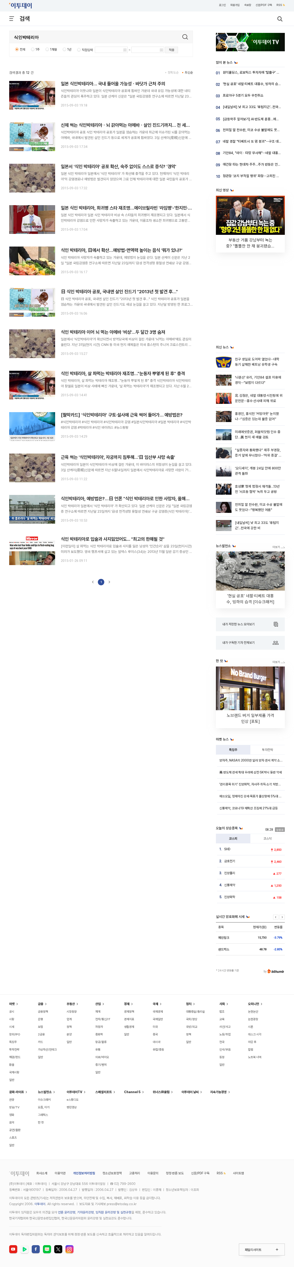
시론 (250, 1027)
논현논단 (253, 1011)
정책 (69, 1027)
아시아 (156, 1042)
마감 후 (252, 1042)
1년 (69, 49)
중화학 (99, 1034)
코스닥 (267, 838)
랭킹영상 (72, 1107)
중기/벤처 (101, 1064)
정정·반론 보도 (175, 1173)
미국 (155, 1027)
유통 (97, 1049)
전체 (22, 49)
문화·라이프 (16, 1092)
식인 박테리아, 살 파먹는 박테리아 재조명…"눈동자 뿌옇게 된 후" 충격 (123, 373)
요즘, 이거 (43, 1107)
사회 (222, 1004)
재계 (97, 1011)
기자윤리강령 (85, 1212)
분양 (69, 1034)
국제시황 (14, 1072)
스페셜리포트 (103, 1092)
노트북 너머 (254, 1057)
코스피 (233, 838)
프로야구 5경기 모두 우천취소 (243, 95)
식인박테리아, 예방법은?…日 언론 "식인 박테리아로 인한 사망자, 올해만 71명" (131, 498)
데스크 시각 (254, 1034)
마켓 (12, 1004)
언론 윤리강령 (66, 1212)
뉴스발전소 (45, 1092)
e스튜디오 (73, 1099)
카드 (40, 1042)
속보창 (247, 5)
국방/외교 (191, 1027)
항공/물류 (101, 1042)
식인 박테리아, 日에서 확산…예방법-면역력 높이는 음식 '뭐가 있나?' (121, 250)
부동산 (71, 1004)
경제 (127, 1004)
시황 (11, 1019)
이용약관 (60, 1173)
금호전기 (229, 861)
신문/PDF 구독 (264, 5)
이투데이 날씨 (190, 1092)
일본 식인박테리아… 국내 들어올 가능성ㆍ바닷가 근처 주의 (113, 83)
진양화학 (229, 897)
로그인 (222, 5)
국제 (155, 1004)
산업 (98, 1004)
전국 (221, 1042)
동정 (221, 1057)
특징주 (233, 750)
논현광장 (253, 1019)
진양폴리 (229, 873)
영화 (11, 1115)
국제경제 (158, 1011)
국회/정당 (191, 1019)
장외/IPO (14, 1034)
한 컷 (41, 1122)
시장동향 (72, 1011)
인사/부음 (225, 1049)
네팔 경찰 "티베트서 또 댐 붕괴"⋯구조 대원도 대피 (257, 141)
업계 (69, 1019)
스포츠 (13, 1137)
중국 (155, 1034)
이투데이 (39, 1204)
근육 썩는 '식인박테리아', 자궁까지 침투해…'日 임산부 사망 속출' (118, 457)
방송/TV (14, 1107)
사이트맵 (238, 1173)
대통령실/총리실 (195, 1011)
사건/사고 (225, 1027)
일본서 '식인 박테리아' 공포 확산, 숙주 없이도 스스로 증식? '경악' (118, 166)
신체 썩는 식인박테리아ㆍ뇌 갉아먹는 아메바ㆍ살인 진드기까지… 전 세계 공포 (130, 125)
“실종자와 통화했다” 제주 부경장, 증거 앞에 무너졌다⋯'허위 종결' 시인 (258, 455)
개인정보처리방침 (84, 1173)
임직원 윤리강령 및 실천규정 (113, 1212)
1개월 (53, 49)
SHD (227, 849)
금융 (40, 1004)
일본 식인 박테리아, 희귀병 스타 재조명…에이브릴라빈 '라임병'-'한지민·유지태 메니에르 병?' (143, 208)
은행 (40, 1019)
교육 (221, 1019)
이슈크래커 (44, 1099)
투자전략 (267, 750)
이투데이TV (74, 1092)
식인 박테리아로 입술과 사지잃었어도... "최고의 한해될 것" (112, 539)
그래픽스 (43, 1115)
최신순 (189, 72)
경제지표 (129, 1019)
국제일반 (158, 1019)
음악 (11, 1122)
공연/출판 (14, 1130)
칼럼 (250, 1049)
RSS (279, 5)
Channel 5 (132, 1092)
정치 (189, 1004)
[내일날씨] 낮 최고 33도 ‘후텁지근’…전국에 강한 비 (257, 107)
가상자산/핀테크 (47, 1049)
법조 (221, 1011)
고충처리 (134, 1173)
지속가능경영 (218, 1092)
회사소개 (41, 1173)
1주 (38, 49)
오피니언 (253, 1004)
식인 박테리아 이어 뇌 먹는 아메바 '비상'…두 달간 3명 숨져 (113, 332)
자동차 (99, 1027)
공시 (11, 1011)
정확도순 (173, 72)
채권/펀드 (14, 1057)
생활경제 (129, 1027)
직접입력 (87, 50)
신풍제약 (229, 885)
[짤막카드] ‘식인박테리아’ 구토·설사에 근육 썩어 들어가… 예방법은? (122, 415)
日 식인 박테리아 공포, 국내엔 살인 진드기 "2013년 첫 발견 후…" (119, 291)
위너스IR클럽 (161, 1092)
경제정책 (129, 1011)
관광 (11, 1099)
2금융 (41, 1034)
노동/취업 (225, 1034)
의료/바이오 (102, 1057)
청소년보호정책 (112, 1173)
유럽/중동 (158, 1049)
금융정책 (43, 1011)
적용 (171, 50)
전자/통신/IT (102, 1019)
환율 (11, 1064)
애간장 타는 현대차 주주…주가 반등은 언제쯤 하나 (257, 164)
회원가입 (235, 5)
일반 (11, 1080)
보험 (40, 1027)
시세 (11, 1027)
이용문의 (152, 1173)
